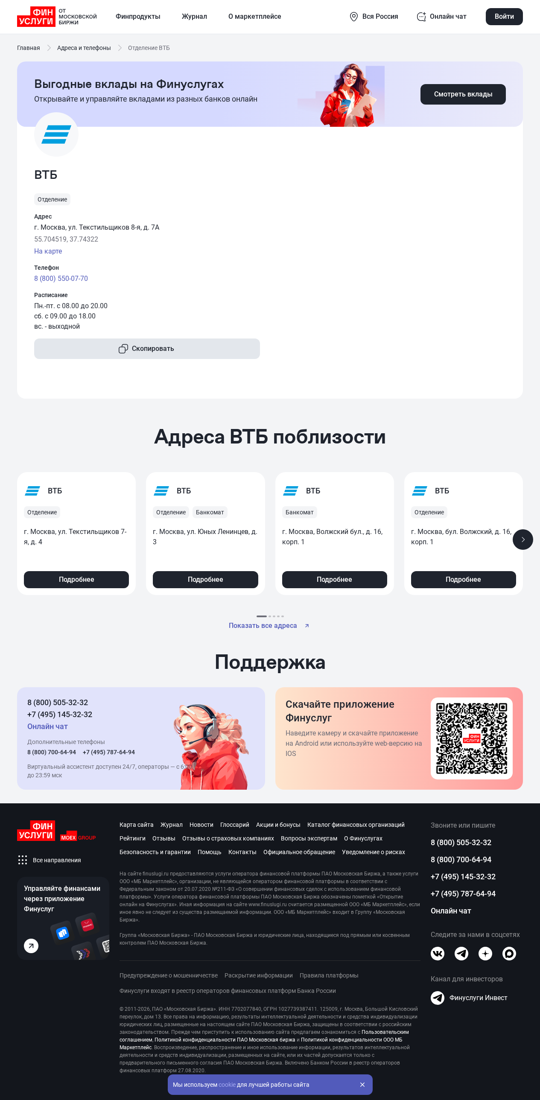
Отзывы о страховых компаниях (228, 838)
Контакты (242, 852)
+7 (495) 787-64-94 (109, 752)
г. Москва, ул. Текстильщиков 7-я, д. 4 (75, 537)
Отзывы (163, 838)
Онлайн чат (451, 910)
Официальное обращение (299, 852)
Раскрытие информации (259, 975)
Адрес (43, 216)
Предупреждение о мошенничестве (169, 975)
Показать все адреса (263, 625)
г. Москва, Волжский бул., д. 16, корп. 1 (332, 537)
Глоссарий (234, 824)
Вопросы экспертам (309, 838)
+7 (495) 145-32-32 (59, 714)
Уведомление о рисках (373, 852)
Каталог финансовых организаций (356, 824)
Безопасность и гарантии (155, 852)
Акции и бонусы (278, 824)
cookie (227, 1084)
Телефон (46, 267)
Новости (201, 824)
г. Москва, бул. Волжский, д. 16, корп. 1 (461, 537)
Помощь (210, 852)
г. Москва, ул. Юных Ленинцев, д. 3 (205, 537)
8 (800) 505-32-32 (57, 702)
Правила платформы (329, 975)
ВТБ (55, 490)
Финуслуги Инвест (479, 998)
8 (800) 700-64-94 (51, 752)
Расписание (51, 295)
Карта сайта (137, 824)
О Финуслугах (363, 838)
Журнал (172, 824)
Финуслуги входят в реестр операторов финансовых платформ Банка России (228, 990)
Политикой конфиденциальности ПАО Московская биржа (225, 1040)
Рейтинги (133, 838)
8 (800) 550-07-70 (61, 278)
